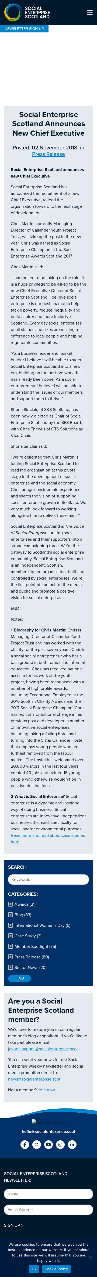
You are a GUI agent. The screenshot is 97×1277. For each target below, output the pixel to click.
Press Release (48, 154)
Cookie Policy (56, 1269)
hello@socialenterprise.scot (48, 1131)
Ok (34, 1269)
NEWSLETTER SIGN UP (24, 28)
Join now (46, 1090)
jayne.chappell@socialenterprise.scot (43, 1049)
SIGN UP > (13, 1225)
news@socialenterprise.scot (34, 1079)
